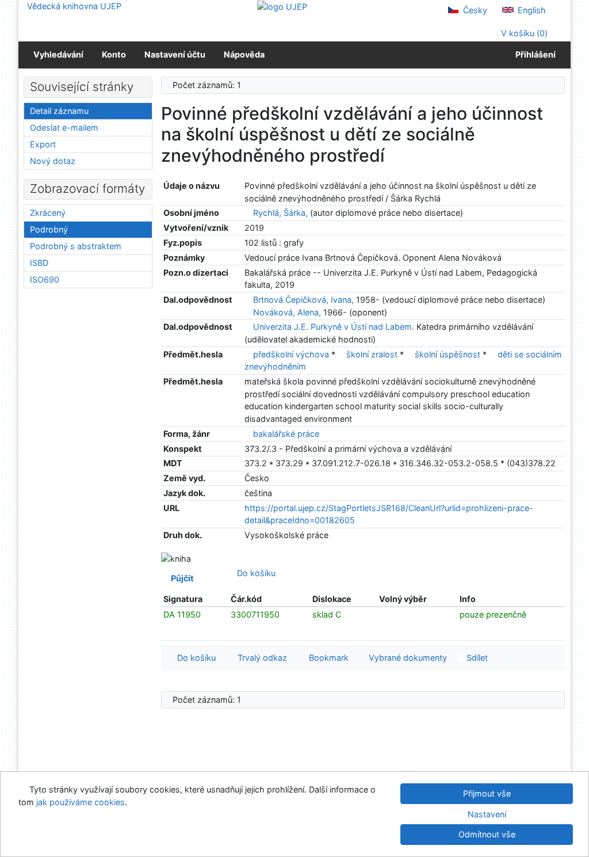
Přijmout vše (487, 793)
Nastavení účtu (174, 54)
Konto (114, 54)
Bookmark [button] (326, 657)
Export (43, 144)
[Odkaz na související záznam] (247, 213)
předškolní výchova (292, 354)
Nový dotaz (52, 161)
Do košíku (254, 573)
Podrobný (49, 229)
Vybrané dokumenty (406, 657)
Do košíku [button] (194, 657)
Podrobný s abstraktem (75, 246)
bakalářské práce (286, 434)
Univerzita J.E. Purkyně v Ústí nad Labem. (333, 327)
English (530, 10)
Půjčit (180, 578)
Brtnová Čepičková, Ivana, (303, 299)
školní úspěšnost (449, 354)
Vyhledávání (58, 54)
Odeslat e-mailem (64, 127)
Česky (474, 10)
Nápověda (244, 54)
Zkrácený (48, 213)
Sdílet (476, 657)
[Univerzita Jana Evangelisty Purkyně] (282, 6)
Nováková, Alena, (287, 312)
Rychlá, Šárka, (280, 213)
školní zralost (373, 354)
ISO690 (44, 279)
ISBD (39, 263)
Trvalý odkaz (260, 657)
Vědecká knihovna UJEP (74, 6)
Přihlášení (534, 54)
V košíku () (523, 33)
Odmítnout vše (486, 834)
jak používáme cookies (80, 802)
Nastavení (487, 814)
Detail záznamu (59, 111)
